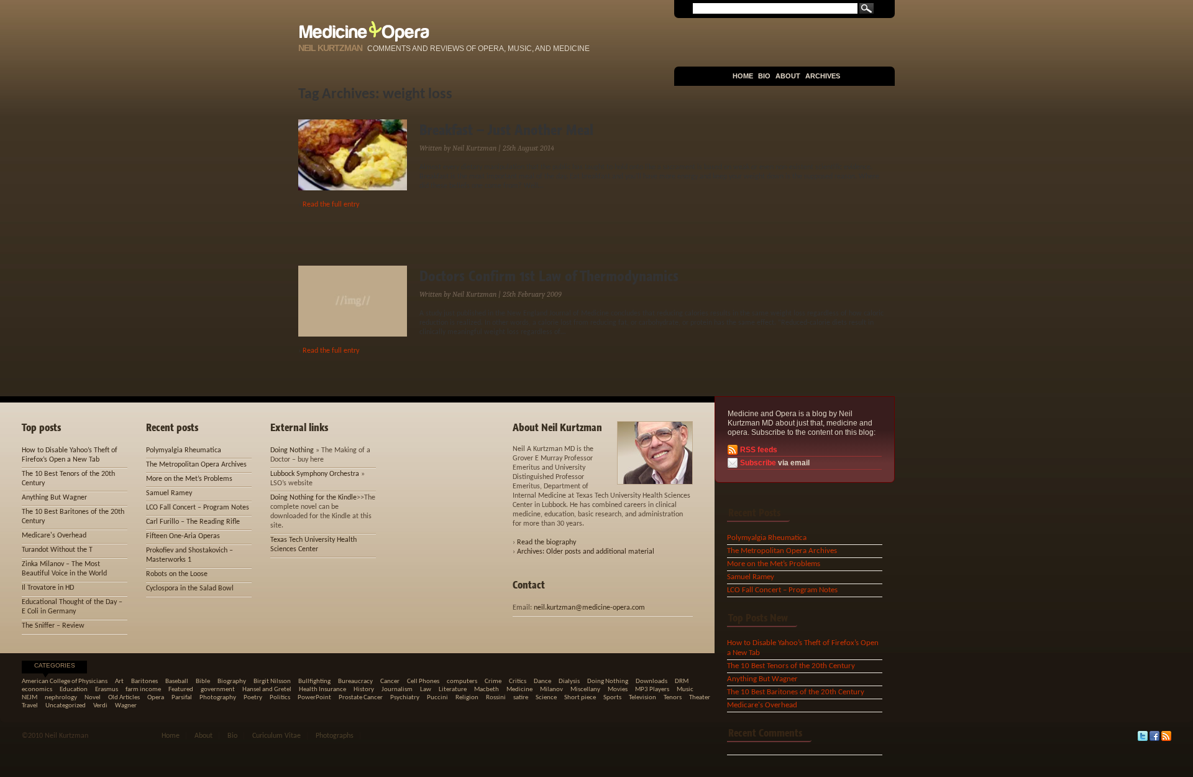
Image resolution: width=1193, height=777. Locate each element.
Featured (180, 689)
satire (520, 697)
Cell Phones (423, 681)
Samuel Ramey (750, 577)
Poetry (253, 697)
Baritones (144, 681)
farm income (143, 689)
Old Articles (124, 697)
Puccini (437, 697)
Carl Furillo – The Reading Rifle (193, 522)
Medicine (519, 689)
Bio (764, 76)
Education (74, 689)
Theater (699, 697)
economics (37, 689)
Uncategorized (65, 705)
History (364, 689)
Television (642, 697)
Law (425, 689)
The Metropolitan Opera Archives (782, 551)
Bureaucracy (355, 681)
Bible (203, 681)
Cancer (390, 681)
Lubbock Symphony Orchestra (314, 474)
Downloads (651, 681)
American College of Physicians (64, 681)
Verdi (100, 705)
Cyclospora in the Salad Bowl (190, 588)
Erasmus (106, 689)
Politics (280, 697)
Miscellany (585, 689)
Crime (493, 681)
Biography (231, 681)
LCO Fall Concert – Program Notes (782, 590)
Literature (453, 689)
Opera (155, 697)
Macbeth (486, 689)
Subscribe (758, 462)
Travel (30, 705)
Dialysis (569, 681)
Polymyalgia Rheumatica (767, 538)
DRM (681, 681)
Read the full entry (331, 204)
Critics (517, 681)
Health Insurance (322, 689)
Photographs (335, 736)
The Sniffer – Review (53, 626)
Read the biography (546, 542)
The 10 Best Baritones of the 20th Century (795, 692)
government (218, 689)
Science (546, 697)
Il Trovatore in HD (48, 588)
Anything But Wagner (762, 679)
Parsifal (181, 697)
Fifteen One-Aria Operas (183, 536)
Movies (618, 689)
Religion (466, 697)
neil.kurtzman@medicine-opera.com (589, 608)
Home (743, 76)
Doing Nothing (292, 450)
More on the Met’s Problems (773, 564)
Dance (542, 681)
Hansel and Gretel (266, 689)
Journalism (397, 689)
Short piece (580, 697)
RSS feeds (758, 449)
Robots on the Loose (177, 574)
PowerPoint (314, 697)
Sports (612, 697)
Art (119, 681)
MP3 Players (652, 689)
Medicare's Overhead (762, 705)
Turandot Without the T (57, 550)
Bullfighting (314, 681)
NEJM (29, 697)
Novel (93, 697)
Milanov (551, 689)
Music (685, 689)
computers (462, 681)
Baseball (176, 681)
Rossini (496, 697)
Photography (217, 697)
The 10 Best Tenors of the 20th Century (791, 666)
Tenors (673, 697)
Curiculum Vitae (276, 736)
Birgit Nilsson (272, 681)
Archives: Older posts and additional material (585, 552)
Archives (822, 76)
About (787, 76)
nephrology (61, 697)
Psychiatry (404, 697)
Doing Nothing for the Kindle (313, 497)
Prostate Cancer (361, 697)
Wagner (126, 705)
